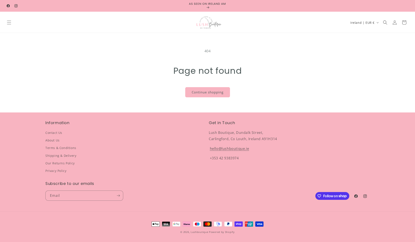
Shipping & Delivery (60, 156)
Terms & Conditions (60, 148)
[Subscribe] (118, 196)
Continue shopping (207, 92)
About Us (52, 140)
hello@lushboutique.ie (229, 148)
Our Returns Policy (60, 163)
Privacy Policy (55, 171)
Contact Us (53, 133)
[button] (9, 22)
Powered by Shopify (222, 232)
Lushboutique (199, 232)
